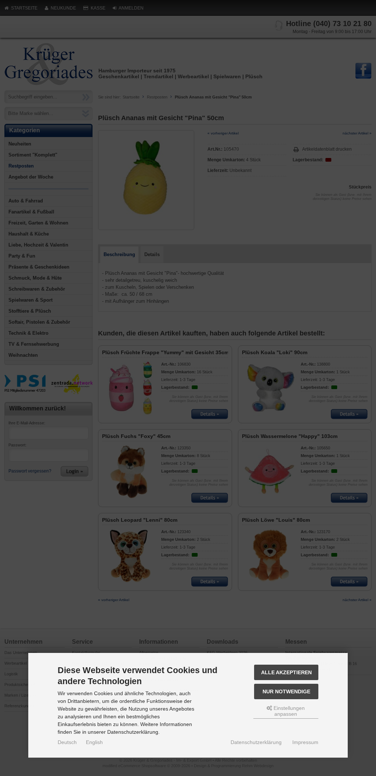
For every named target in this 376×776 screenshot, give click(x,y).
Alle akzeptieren (286, 672)
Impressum (305, 742)
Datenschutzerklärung (256, 742)
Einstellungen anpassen (288, 711)
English (94, 742)
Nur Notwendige (286, 691)
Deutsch (67, 742)
